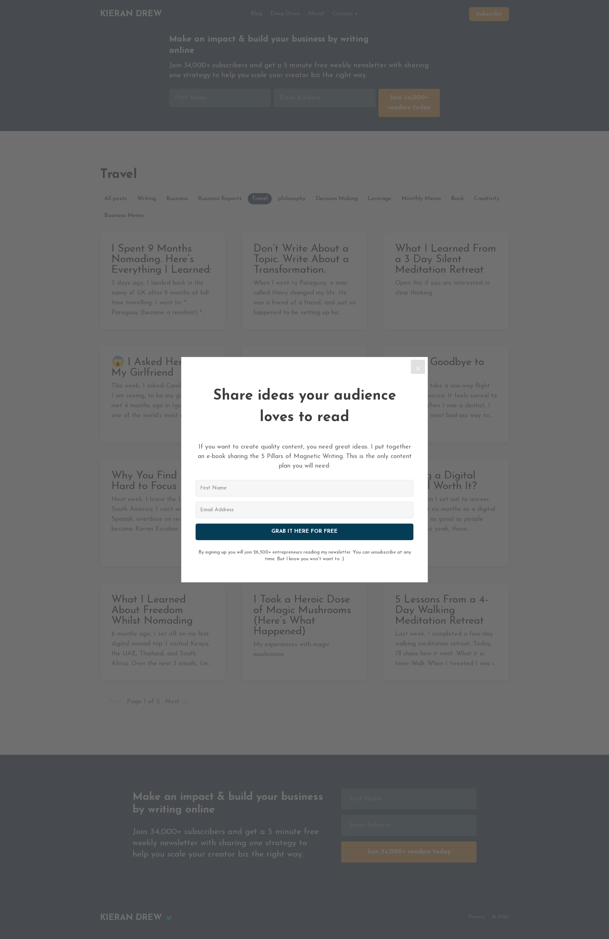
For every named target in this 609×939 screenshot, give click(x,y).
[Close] (418, 367)
